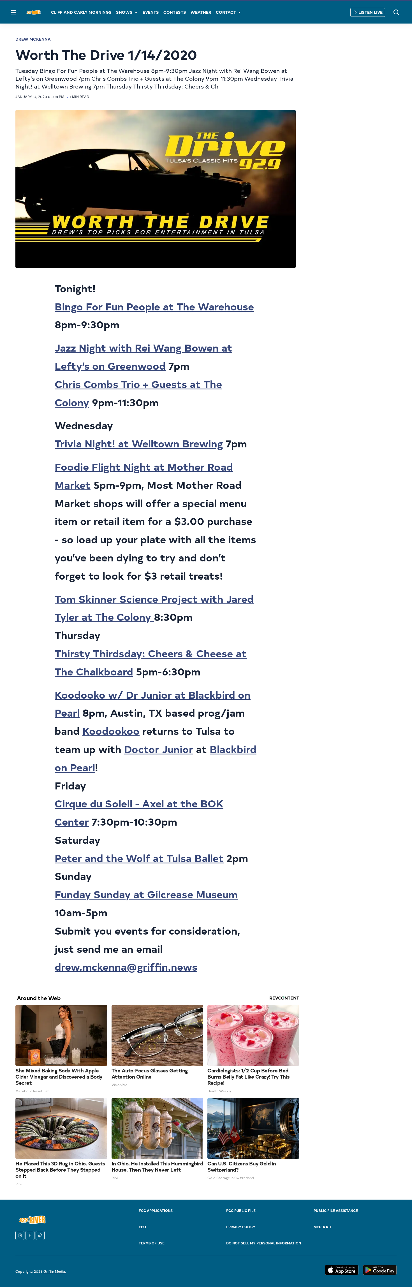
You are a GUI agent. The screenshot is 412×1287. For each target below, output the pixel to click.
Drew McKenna (33, 39)
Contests (174, 12)
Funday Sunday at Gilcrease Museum (146, 894)
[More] (136, 12)
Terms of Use (152, 1243)
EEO (142, 1227)
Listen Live (370, 12)
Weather (201, 12)
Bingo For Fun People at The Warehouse (154, 306)
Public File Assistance (336, 1210)
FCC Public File (241, 1210)
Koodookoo (111, 730)
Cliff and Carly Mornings (81, 12)
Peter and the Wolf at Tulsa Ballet (139, 858)
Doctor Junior (158, 749)
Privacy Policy (240, 1227)
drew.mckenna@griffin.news (126, 966)
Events (151, 12)
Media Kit (323, 1227)
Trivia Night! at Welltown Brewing (139, 443)
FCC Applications (156, 1210)
